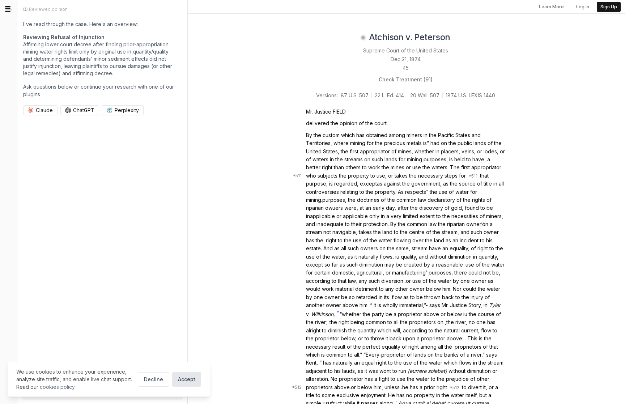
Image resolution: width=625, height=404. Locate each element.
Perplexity (127, 110)
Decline (153, 379)
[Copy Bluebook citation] (458, 37)
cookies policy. (58, 387)
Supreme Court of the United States (405, 50)
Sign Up (608, 6)
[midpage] (8, 9)
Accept (186, 379)
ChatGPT (83, 110)
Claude (44, 110)
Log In (582, 6)
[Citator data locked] (363, 37)
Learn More (551, 6)
